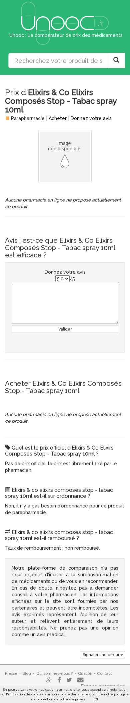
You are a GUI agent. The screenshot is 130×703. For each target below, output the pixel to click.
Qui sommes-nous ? (54, 673)
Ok (97, 699)
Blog (27, 673)
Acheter (58, 118)
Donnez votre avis (91, 118)
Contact (104, 673)
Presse (11, 673)
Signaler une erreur (101, 654)
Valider (65, 329)
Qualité (85, 673)
